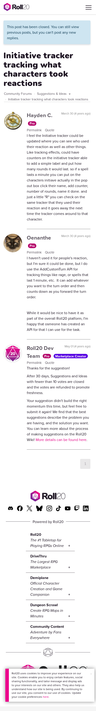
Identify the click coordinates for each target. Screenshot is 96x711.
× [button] (91, 673)
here (46, 697)
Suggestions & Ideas (52, 93)
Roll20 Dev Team (40, 352)
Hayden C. (39, 115)
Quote (49, 130)
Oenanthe (39, 237)
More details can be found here (61, 439)
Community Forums (18, 93)
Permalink (35, 130)
